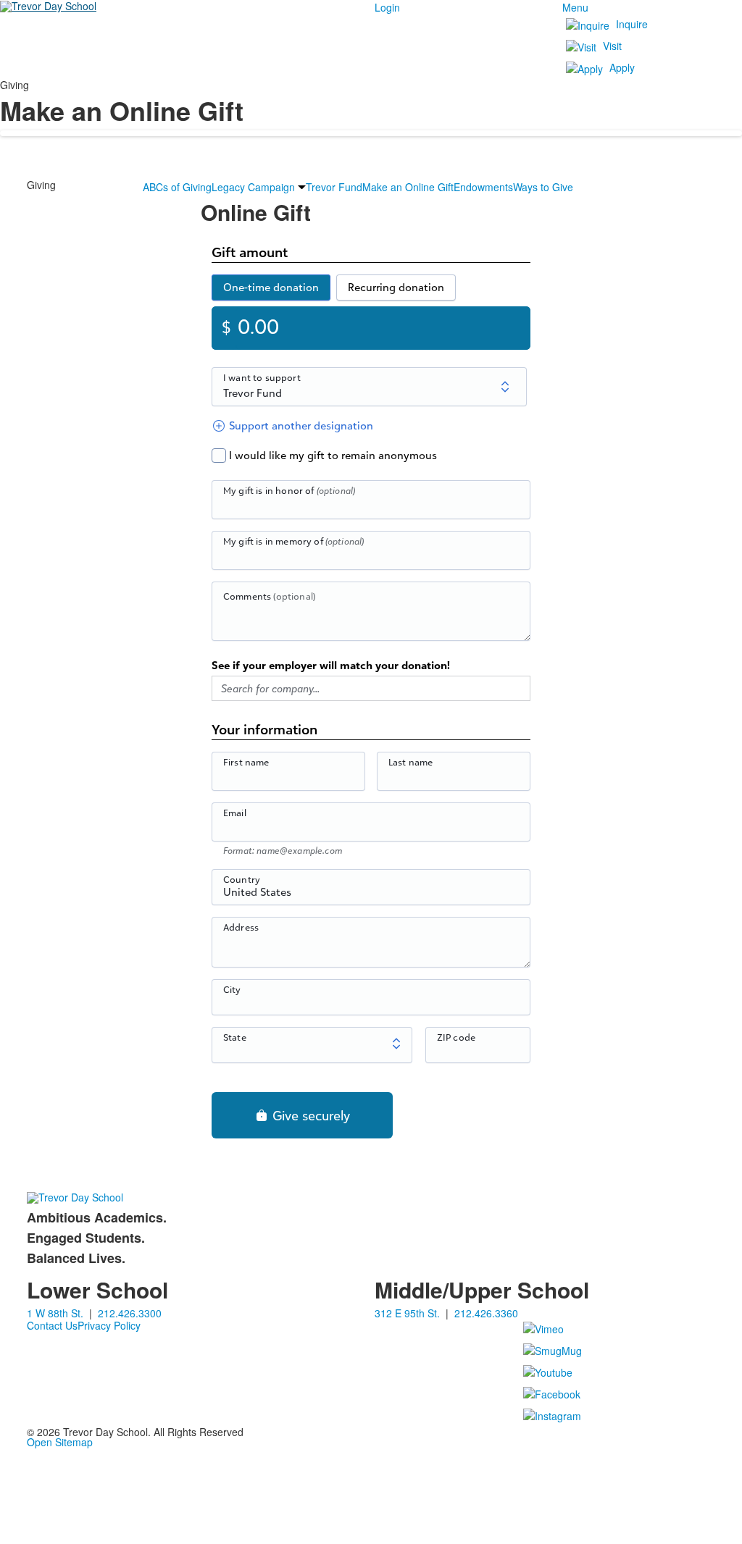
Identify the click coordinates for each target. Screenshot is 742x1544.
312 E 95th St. (407, 1313)
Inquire (632, 24)
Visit (612, 45)
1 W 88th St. (55, 1313)
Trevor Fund (334, 187)
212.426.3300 (130, 1313)
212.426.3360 (486, 1313)
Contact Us (52, 1325)
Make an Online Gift (408, 187)
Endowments (483, 187)
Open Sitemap (60, 1442)
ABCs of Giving (177, 187)
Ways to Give (543, 187)
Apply (622, 67)
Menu (575, 7)
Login (387, 7)
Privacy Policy (109, 1325)
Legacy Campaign (253, 187)
